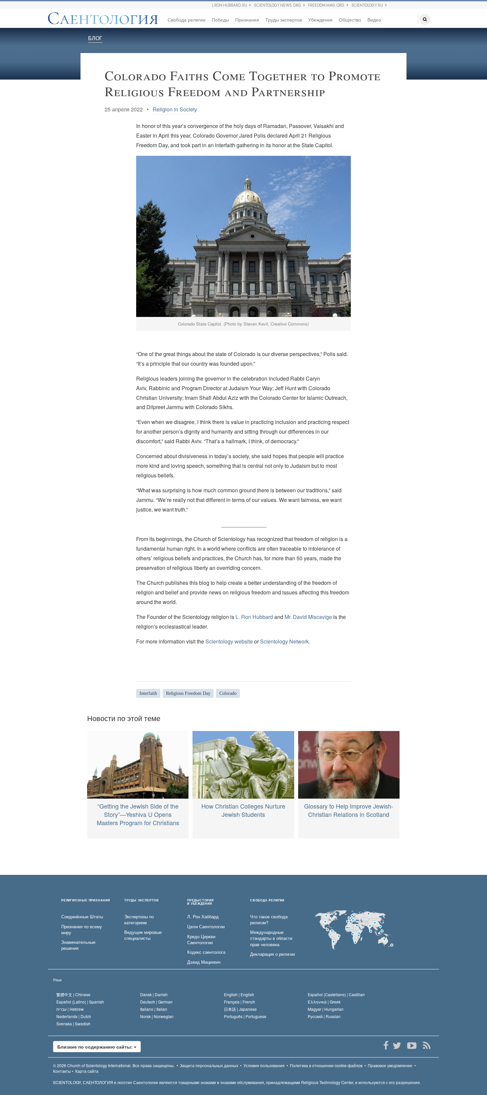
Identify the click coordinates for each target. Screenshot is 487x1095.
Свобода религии (186, 19)
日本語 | (240, 1009)
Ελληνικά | (324, 1001)
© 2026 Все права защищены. (114, 1065)
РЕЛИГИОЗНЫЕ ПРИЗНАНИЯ (85, 900)
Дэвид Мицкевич (204, 962)
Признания (247, 19)
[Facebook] (386, 1045)
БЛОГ (95, 38)
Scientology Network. (285, 641)
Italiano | (153, 1009)
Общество (350, 19)
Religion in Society (175, 109)
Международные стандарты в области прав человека (271, 938)
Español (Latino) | (80, 1001)
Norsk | (157, 1016)
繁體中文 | (73, 994)
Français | (239, 1001)
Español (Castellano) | (336, 994)
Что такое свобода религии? (269, 920)
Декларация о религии (272, 954)
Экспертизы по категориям (139, 920)
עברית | (70, 1009)
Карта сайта (86, 1071)
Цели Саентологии (206, 927)
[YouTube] (411, 1045)
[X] (397, 1045)
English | (239, 994)
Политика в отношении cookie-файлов (326, 1065)
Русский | (324, 1016)
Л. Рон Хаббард (203, 917)
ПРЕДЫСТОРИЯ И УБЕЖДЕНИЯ (200, 902)
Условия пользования (264, 1065)
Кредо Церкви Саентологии (201, 940)
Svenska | (73, 1023)
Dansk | (154, 994)
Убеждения (320, 19)
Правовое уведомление (390, 1065)
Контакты (62, 1071)
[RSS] (426, 1045)
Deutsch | (156, 1001)
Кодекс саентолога (206, 952)
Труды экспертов (283, 19)
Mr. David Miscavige (308, 617)
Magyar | (326, 1009)
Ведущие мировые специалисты (143, 935)
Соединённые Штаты (82, 917)
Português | (245, 1016)
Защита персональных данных (209, 1065)
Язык (57, 979)
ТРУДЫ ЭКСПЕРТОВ (141, 900)
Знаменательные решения (78, 945)
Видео (374, 19)
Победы (220, 19)
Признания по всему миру (81, 930)
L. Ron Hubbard (254, 617)
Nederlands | (73, 1016)
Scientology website (229, 641)
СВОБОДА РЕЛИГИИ (267, 900)
